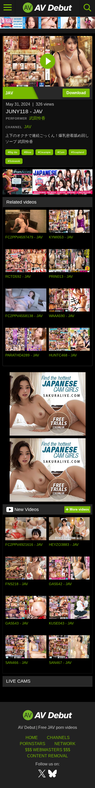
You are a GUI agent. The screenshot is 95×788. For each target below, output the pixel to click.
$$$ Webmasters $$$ (47, 750)
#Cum (61, 152)
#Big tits (12, 152)
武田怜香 (37, 118)
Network (64, 744)
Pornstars (32, 744)
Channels (58, 737)
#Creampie (44, 152)
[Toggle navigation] (7, 7)
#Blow (27, 152)
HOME (32, 737)
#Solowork (14, 161)
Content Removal (47, 756)
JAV (27, 127)
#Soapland (77, 152)
